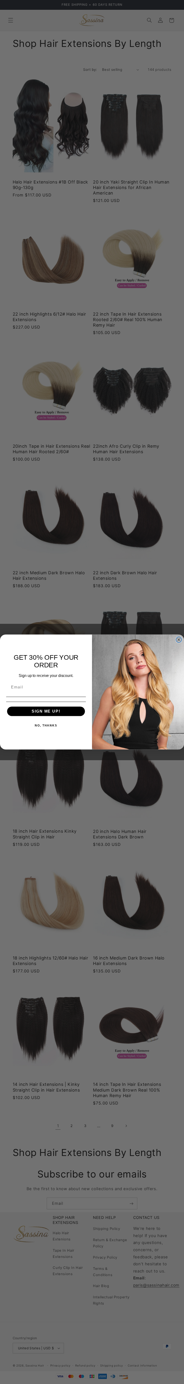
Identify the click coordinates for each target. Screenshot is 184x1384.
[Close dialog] (179, 640)
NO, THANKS (46, 725)
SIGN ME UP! (46, 711)
